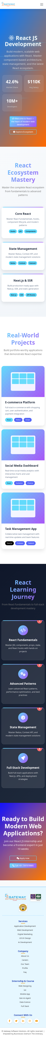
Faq (24, 972)
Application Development (25, 926)
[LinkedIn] (23, 1021)
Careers (25, 960)
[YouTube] (36, 1021)
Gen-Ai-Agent (25, 998)
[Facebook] (9, 1021)
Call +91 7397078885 (24, 865)
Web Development (25, 930)
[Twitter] (16, 1021)
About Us (25, 956)
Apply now (24, 858)
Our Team (25, 964)
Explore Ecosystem (24, 131)
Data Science (25, 1002)
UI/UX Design (25, 938)
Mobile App (25, 994)
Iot (25, 990)
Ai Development (25, 942)
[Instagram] (29, 1021)
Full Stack (25, 1006)
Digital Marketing (25, 934)
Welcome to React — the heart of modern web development (23, 121)
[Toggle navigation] (42, 4)
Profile (25, 968)
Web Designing (25, 986)
